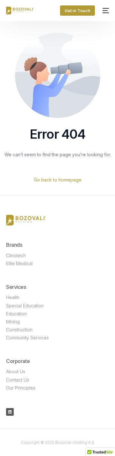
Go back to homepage (57, 179)
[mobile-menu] (105, 10)
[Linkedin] (10, 412)
